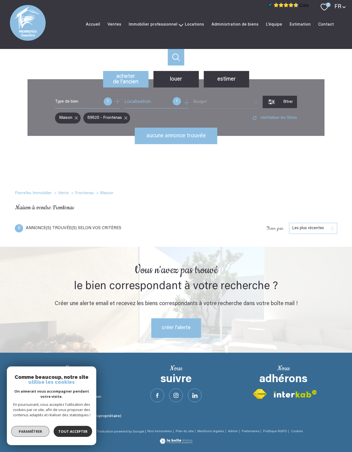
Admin (233, 431)
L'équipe (274, 24)
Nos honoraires (159, 431)
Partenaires (251, 431)
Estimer (226, 79)
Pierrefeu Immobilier (33, 193)
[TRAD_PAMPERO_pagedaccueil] (28, 39)
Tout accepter (72, 431)
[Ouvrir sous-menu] (181, 24)
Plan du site (185, 431)
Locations (194, 24)
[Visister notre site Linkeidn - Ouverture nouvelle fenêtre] (195, 395)
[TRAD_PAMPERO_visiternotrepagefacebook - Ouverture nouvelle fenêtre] (157, 395)
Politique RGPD (275, 431)
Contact (326, 24)
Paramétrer (30, 431)
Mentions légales (210, 431)
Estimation (300, 24)
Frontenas (84, 193)
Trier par (275, 228)
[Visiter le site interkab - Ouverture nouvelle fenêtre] (295, 394)
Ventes (114, 24)
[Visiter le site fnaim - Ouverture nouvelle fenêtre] (259, 394)
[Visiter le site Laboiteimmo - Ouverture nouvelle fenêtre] (176, 442)
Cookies (297, 431)
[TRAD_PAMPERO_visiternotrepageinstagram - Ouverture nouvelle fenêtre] (176, 395)
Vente (63, 193)
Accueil (93, 24)
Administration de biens (234, 24)
